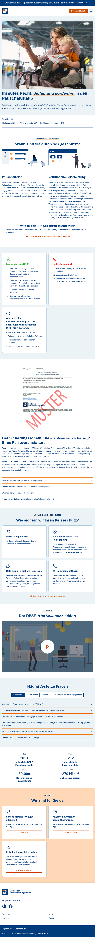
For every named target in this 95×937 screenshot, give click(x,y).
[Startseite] (5, 11)
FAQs (50, 914)
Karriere (5, 918)
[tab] (18, 695)
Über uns (6, 914)
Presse (51, 918)
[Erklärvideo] (47, 646)
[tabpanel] (47, 721)
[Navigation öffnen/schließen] (91, 11)
